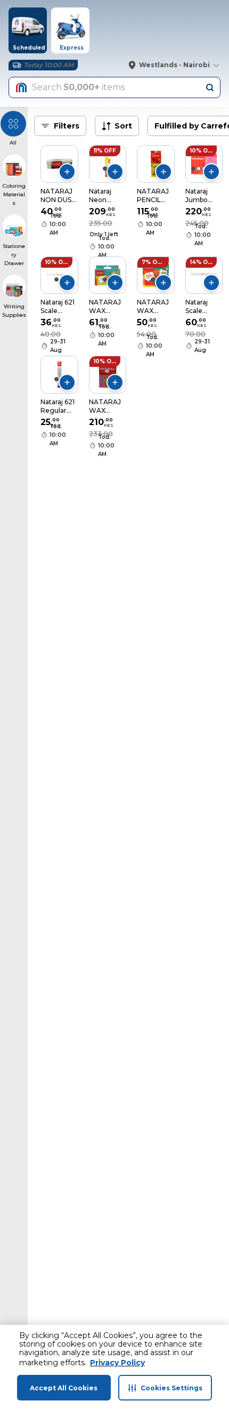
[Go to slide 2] (199, 168)
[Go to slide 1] (105, 168)
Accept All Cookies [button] (63, 1388)
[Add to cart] (67, 171)
